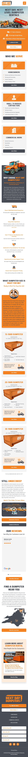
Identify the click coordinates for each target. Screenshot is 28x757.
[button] (24, 3)
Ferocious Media (14, 754)
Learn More (14, 227)
